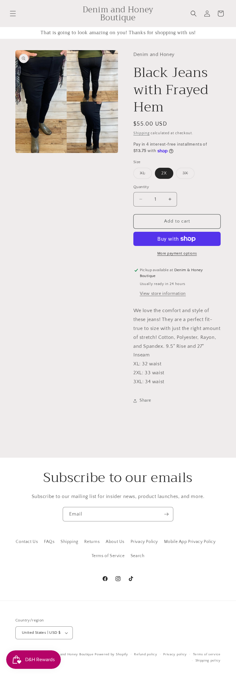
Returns (92, 541)
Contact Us (27, 541)
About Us (115, 541)
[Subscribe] (166, 514)
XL (146, 175)
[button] (13, 13)
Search (138, 555)
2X (164, 173)
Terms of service (207, 654)
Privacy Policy (144, 541)
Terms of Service (108, 555)
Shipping (141, 133)
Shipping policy (208, 660)
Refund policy (145, 654)
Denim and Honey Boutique (71, 654)
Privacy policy (175, 654)
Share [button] (145, 400)
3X (189, 175)
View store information (163, 293)
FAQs (49, 541)
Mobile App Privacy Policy (190, 541)
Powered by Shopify (111, 654)
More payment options (177, 253)
